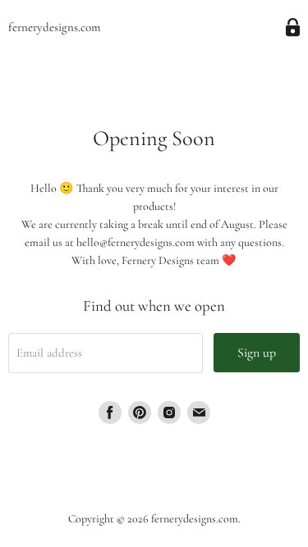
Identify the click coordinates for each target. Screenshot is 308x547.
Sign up (256, 352)
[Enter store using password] (293, 27)
